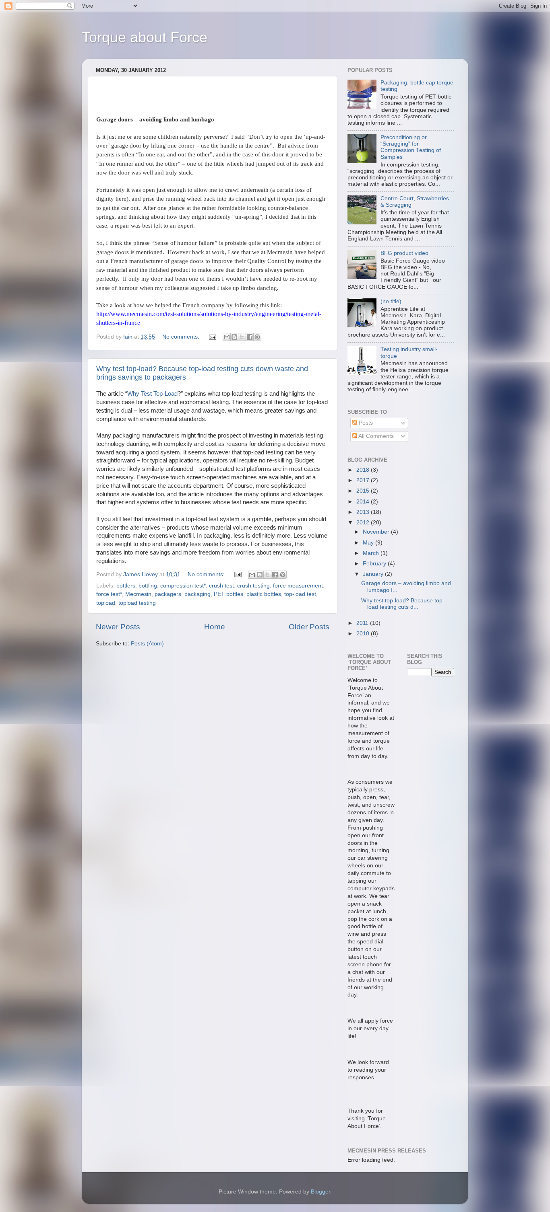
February (375, 564)
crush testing (253, 586)
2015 (363, 491)
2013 (363, 512)
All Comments (375, 436)
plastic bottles (263, 594)
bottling (148, 586)
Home (214, 626)
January (374, 574)
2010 (363, 634)
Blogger (320, 1192)
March (371, 553)
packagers (168, 594)
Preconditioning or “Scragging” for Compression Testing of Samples (410, 147)
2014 (363, 502)
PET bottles (228, 594)
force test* (109, 594)
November (377, 532)
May (369, 543)
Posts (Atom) (147, 644)
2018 (363, 470)
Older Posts (309, 626)
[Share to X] (242, 337)
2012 (363, 523)
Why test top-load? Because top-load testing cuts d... (403, 604)
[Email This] (227, 337)
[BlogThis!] (234, 337)
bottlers (125, 586)
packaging (197, 594)
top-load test (300, 594)
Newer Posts (118, 626)
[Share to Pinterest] (257, 337)
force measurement (298, 586)
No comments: (181, 337)
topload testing (137, 603)
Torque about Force (144, 37)
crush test (221, 586)
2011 (363, 623)
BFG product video (404, 253)
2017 (363, 480)
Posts (365, 423)
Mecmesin (138, 594)
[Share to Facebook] (250, 337)
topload (105, 603)
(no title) (390, 301)
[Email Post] (212, 337)
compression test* (183, 586)
